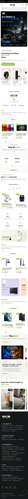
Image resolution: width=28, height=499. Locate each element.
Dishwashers (21, 449)
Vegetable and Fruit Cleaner (7, 458)
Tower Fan (16, 427)
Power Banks (21, 439)
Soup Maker (14, 454)
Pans (3, 454)
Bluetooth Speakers (20, 466)
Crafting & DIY (13, 430)
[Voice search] (25, 8)
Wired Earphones (19, 470)
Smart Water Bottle (6, 451)
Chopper (4, 449)
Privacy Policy (13, 478)
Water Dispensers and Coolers (8, 460)
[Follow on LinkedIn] (10, 487)
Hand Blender (14, 451)
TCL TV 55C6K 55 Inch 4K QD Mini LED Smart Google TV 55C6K (21, 134)
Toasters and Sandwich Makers (8, 456)
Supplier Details (16, 480)
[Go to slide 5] (15, 166)
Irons (20, 427)
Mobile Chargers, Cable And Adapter (9, 439)
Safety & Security (5, 430)
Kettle (13, 453)
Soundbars (12, 470)
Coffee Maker (10, 449)
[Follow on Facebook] (2, 487)
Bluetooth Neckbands (10, 466)
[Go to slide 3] (13, 166)
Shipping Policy (20, 478)
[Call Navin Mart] (25, 492)
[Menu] (2, 5)
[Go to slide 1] (11, 166)
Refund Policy (15, 477)
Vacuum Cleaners (11, 429)
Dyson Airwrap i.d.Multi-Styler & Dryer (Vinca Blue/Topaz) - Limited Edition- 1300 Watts (7, 269)
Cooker (15, 449)
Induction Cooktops (6, 453)
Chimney (23, 447)
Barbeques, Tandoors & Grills (12, 446)
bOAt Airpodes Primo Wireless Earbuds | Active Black (21, 205)
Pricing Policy (4, 480)
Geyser (10, 427)
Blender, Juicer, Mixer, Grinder (8, 447)
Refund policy (3, 496)
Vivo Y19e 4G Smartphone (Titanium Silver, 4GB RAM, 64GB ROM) (7, 325)
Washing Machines (19, 425)
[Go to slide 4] (14, 166)
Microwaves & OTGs (20, 453)
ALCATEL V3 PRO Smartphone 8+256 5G (20, 324)
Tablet (10, 437)
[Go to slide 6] (16, 166)
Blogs (10, 480)
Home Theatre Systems (13, 468)
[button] (5, 206)
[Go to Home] (14, 416)
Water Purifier (18, 460)
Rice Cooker (8, 454)
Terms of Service (5, 478)
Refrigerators (4, 427)
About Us (9, 477)
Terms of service (12, 495)
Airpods (2, 466)
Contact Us (3, 477)
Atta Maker (17, 447)
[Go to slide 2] (12, 166)
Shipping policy (21, 495)
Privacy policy (3, 495)
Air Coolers (11, 425)
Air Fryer (3, 446)
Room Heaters (20, 429)
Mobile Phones (4, 437)
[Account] (23, 5)
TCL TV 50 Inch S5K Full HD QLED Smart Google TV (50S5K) (7, 134)
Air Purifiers (4, 429)
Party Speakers (5, 470)
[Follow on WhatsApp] (14, 487)
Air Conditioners (4, 425)
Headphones (4, 468)
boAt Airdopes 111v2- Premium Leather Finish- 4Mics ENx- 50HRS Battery (7, 204)
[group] (14, 29)
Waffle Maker (17, 458)
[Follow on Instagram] (6, 487)
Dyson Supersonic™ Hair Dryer (21, 269)
